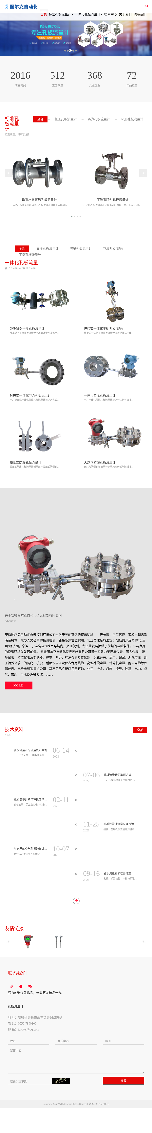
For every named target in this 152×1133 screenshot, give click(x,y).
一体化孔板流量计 (87, 14)
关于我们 (125, 14)
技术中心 (110, 14)
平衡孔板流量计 (30, 255)
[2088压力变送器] (28, 941)
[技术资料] (76, 900)
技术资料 (14, 729)
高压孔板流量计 (47, 248)
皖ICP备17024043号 (99, 1104)
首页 (44, 14)
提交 (123, 1080)
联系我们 (140, 14)
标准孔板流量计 (60, 14)
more (18, 685)
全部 (40, 119)
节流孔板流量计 (114, 248)
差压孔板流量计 (66, 119)
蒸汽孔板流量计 (99, 119)
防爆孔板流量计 (81, 248)
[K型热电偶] (60, 941)
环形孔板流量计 (132, 119)
